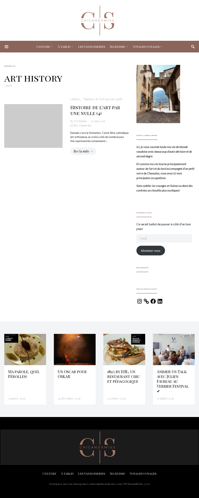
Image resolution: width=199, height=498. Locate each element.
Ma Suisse (117, 46)
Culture (43, 46)
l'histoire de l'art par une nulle (103, 99)
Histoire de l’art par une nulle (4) (95, 110)
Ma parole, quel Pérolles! (24, 374)
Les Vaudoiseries (91, 46)
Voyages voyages (146, 46)
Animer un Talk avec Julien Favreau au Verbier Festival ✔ (173, 381)
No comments (82, 125)
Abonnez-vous (150, 250)
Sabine (83, 121)
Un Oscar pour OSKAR (72, 374)
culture (75, 99)
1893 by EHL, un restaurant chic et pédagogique (123, 376)
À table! (64, 46)
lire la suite (81, 151)
